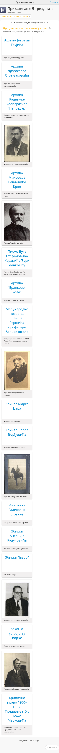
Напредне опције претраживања (29, 22)
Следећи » (52, 747)
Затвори (54, 2)
